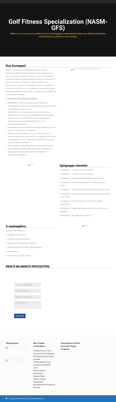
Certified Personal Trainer (42, 351)
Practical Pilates (39, 376)
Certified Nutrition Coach (42, 362)
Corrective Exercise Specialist (43, 353)
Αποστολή (20, 316)
